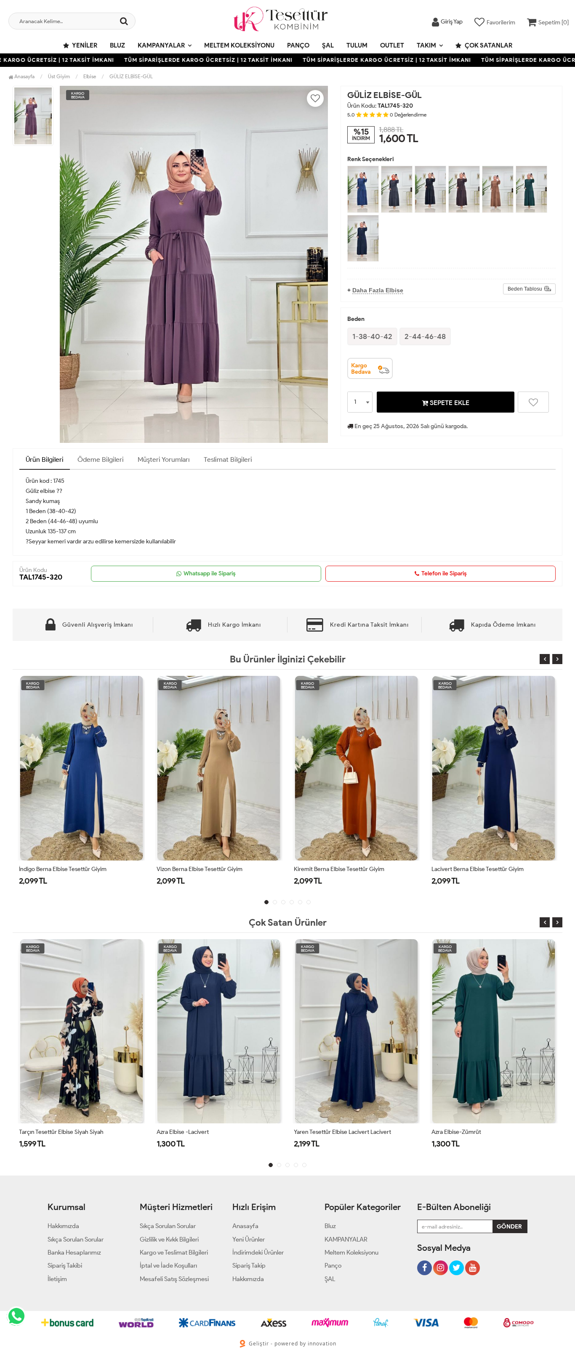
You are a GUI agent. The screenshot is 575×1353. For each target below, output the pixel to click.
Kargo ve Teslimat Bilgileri (174, 1252)
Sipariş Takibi (65, 1265)
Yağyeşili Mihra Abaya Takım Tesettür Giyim (486, 869)
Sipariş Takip (249, 1265)
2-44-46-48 (425, 336)
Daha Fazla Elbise (377, 290)
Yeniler (84, 45)
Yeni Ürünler (248, 1239)
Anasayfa (24, 76)
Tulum (356, 45)
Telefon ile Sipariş (444, 573)
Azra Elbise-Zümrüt (318, 1132)
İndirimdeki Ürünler (258, 1252)
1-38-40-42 (372, 336)
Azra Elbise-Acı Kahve (459, 1132)
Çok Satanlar (487, 45)
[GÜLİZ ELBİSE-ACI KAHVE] (464, 189)
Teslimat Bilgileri (228, 459)
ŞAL (328, 45)
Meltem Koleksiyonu (239, 45)
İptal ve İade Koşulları (168, 1265)
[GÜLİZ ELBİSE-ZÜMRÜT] (531, 189)
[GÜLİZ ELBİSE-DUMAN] (397, 189)
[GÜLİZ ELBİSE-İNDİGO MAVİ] (363, 189)
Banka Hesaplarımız (74, 1252)
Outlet (392, 45)
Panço (298, 45)
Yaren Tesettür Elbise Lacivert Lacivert (205, 1132)
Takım (426, 45)
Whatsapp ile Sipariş (210, 573)
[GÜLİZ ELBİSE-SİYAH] (430, 189)
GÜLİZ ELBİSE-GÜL (131, 76)
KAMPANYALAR (161, 45)
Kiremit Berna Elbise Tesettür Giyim (202, 869)
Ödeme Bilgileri (100, 459)
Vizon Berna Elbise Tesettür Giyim (62, 869)
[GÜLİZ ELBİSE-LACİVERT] (363, 238)
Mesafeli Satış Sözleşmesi (174, 1279)
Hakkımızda (63, 1226)
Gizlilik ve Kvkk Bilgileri (169, 1239)
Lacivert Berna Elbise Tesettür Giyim (340, 869)
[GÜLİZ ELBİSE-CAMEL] (498, 189)
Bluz (117, 45)
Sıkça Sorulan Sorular (76, 1239)
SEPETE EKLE (448, 403)
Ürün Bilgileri (45, 459)
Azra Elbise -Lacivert (45, 1132)
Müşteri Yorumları (164, 459)
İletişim (57, 1279)
